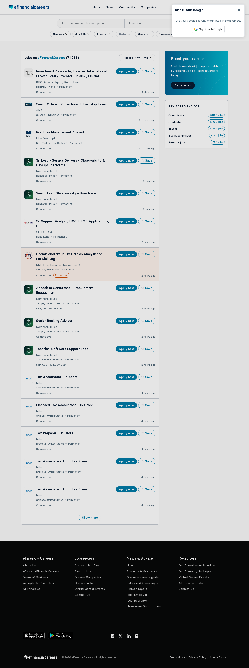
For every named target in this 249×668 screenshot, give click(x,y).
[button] (124, 334)
